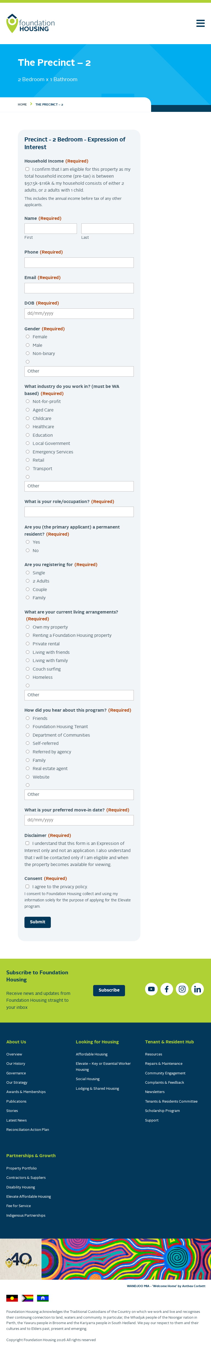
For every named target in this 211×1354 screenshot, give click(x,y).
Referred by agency (52, 752)
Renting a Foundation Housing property (72, 636)
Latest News (16, 1120)
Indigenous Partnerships (25, 1215)
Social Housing (87, 1079)
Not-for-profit (47, 402)
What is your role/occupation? (69, 502)
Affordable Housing (91, 1054)
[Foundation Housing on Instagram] (182, 989)
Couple (40, 590)
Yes (36, 542)
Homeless (43, 677)
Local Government (51, 444)
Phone (43, 252)
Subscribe (109, 990)
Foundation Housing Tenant (60, 727)
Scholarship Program (162, 1111)
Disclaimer (47, 836)
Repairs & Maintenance (163, 1064)
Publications (16, 1101)
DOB (41, 303)
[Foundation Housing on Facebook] (166, 989)
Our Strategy (16, 1083)
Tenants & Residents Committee (171, 1101)
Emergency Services (53, 452)
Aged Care (43, 410)
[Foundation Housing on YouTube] (151, 989)
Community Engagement (165, 1073)
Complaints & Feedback (164, 1083)
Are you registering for (61, 565)
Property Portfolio (21, 1168)
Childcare (42, 419)
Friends (40, 719)
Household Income (56, 161)
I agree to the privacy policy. (60, 887)
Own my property (50, 627)
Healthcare (43, 427)
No (36, 551)
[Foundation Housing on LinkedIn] (197, 989)
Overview (14, 1054)
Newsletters (155, 1092)
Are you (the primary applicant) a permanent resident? (72, 531)
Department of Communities (61, 735)
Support (152, 1120)
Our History (15, 1064)
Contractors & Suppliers (26, 1178)
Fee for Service (18, 1206)
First (28, 238)
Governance (16, 1073)
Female (40, 337)
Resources (153, 1054)
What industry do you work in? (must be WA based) (71, 390)
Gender (44, 329)
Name (43, 219)
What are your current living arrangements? (71, 616)
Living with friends (51, 653)
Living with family (50, 661)
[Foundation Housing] (30, 23)
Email (42, 278)
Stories (12, 1111)
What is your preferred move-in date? (76, 810)
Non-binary (44, 354)
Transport (42, 469)
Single (39, 573)
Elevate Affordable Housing (28, 1197)
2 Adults (41, 581)
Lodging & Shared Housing (97, 1089)
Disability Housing (20, 1187)
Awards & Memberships (26, 1092)
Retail (38, 460)
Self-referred (46, 744)
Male (37, 346)
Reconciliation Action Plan (27, 1130)
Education (43, 435)
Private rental (46, 644)
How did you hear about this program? (77, 710)
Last (85, 238)
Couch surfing (47, 669)
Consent (45, 879)
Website (41, 777)
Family (39, 598)
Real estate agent (50, 769)
